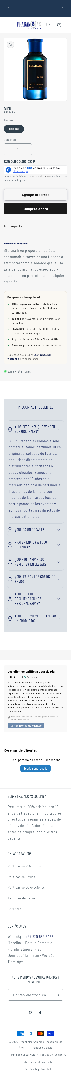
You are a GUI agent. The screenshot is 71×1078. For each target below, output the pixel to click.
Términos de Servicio (23, 898)
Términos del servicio (22, 1054)
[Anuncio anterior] (8, 8)
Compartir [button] (15, 226)
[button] (10, 25)
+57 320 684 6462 (39, 936)
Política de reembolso (53, 1054)
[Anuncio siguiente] (63, 8)
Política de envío (43, 1047)
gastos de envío (41, 176)
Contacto (14, 908)
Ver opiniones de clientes (26, 725)
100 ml (14, 128)
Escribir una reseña (35, 768)
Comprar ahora (35, 208)
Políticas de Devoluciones (26, 887)
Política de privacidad (38, 1069)
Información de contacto (38, 1062)
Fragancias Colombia (32, 1041)
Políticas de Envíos (21, 877)
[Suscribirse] (57, 995)
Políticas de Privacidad (24, 866)
